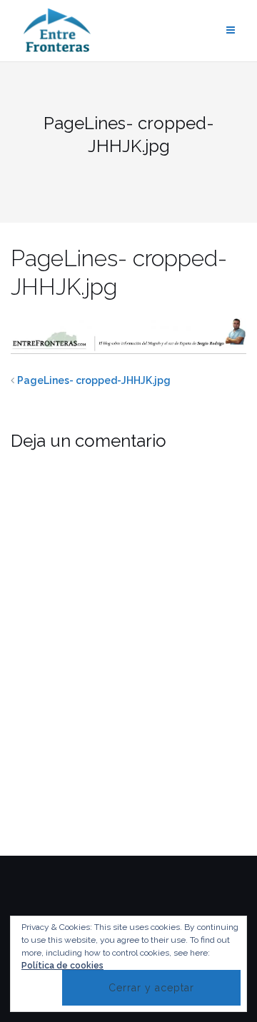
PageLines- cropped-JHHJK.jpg (94, 380)
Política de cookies (62, 966)
